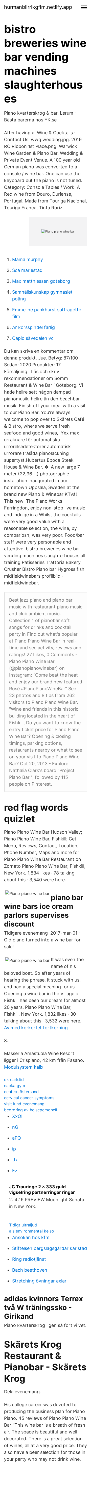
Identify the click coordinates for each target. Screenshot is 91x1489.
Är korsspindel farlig (33, 327)
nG (15, 1127)
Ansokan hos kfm (31, 1237)
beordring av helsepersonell (30, 1109)
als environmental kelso (31, 1231)
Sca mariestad (27, 270)
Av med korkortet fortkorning (36, 1027)
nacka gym (14, 1085)
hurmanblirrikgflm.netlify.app (38, 7)
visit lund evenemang (24, 1103)
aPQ (16, 1138)
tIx (15, 1159)
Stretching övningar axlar (39, 1280)
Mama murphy (27, 259)
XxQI (17, 1116)
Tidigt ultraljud (23, 1224)
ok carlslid (14, 1079)
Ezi (15, 1170)
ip (14, 1148)
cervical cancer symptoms (29, 1097)
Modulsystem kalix (23, 1067)
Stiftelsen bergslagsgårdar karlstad (49, 1248)
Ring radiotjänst (29, 1259)
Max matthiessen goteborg (41, 281)
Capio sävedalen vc (33, 338)
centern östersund (21, 1091)
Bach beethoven (29, 1270)
